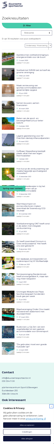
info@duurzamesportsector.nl (16, 378)
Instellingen (27, 432)
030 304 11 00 (8, 381)
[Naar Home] (13, 5)
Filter (28, 25)
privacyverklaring (34, 419)
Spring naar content (12, 188)
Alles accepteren (27, 425)
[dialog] (27, 424)
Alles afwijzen (27, 439)
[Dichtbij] (51, 406)
